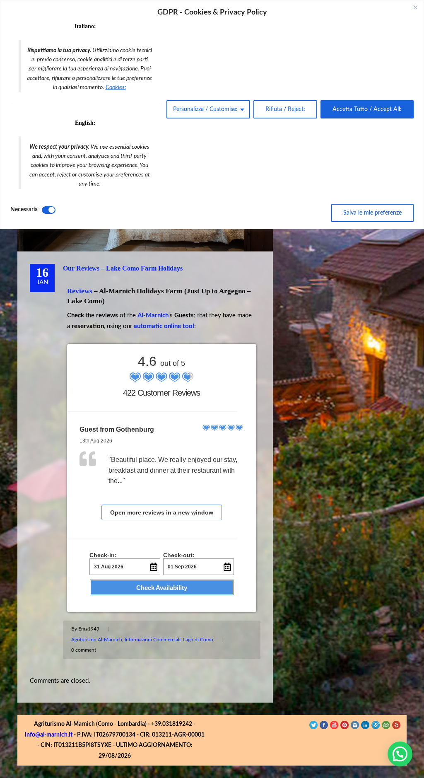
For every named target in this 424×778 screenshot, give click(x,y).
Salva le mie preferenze (372, 213)
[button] (400, 754)
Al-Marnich (153, 315)
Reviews (79, 291)
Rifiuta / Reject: (285, 109)
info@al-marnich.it (48, 735)
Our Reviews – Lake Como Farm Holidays (123, 268)
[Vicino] (415, 7)
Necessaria (24, 210)
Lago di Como (198, 639)
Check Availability (161, 587)
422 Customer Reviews (161, 392)
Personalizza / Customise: (205, 109)
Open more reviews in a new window (161, 512)
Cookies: (116, 87)
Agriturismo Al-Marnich (96, 639)
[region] (212, 114)
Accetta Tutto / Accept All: (367, 109)
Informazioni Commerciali (153, 639)
